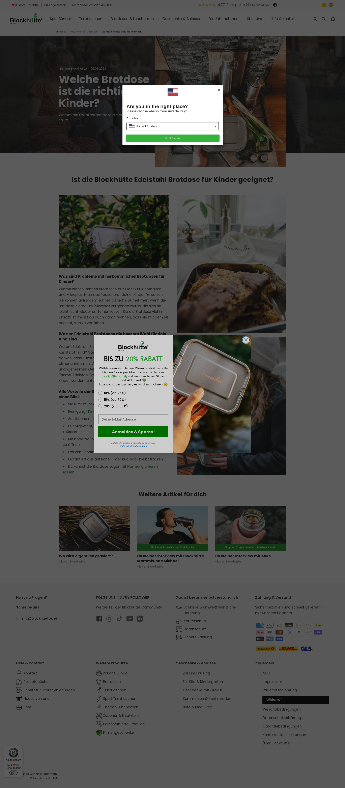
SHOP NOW (172, 138)
